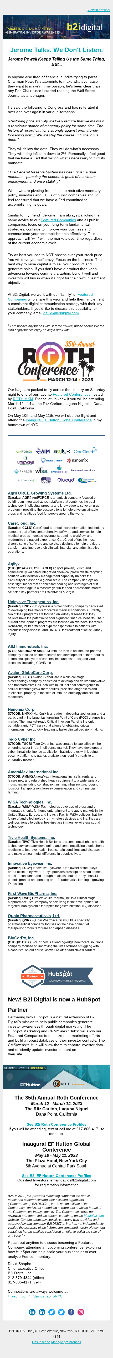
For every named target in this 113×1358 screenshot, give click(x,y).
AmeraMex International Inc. (33, 772)
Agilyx (13, 564)
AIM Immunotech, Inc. (28, 646)
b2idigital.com (94, 1216)
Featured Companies (58, 220)
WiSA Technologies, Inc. (30, 802)
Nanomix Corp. (21, 709)
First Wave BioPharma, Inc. (32, 893)
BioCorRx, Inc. (21, 938)
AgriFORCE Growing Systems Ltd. (40, 493)
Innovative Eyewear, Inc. (30, 863)
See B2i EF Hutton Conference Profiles (56, 1176)
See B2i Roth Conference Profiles (56, 1124)
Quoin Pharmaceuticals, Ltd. (34, 915)
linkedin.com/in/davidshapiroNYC (35, 1296)
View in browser (99, 10)
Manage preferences (66, 1342)
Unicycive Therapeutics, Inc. (33, 601)
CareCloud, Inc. (22, 523)
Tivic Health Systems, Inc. (31, 837)
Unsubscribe (41, 1342)
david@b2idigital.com (61, 313)
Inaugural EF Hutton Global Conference (59, 420)
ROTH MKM (23, 399)
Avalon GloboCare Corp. (30, 672)
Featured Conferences (71, 394)
